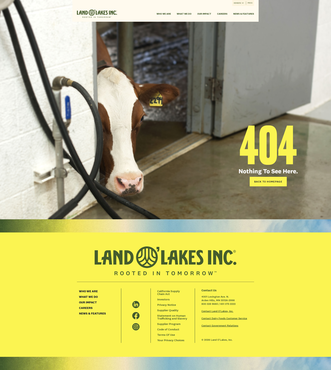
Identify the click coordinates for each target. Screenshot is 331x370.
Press (250, 3)
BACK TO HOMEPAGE (268, 181)
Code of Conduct (168, 329)
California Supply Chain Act (168, 292)
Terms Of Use (166, 335)
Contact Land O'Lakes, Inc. (217, 311)
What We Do (184, 13)
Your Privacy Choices (170, 340)
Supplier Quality (167, 310)
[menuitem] (99, 291)
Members (237, 3)
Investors (163, 299)
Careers (222, 13)
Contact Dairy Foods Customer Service (224, 318)
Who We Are (164, 13)
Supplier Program (168, 324)
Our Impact (204, 13)
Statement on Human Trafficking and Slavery (172, 317)
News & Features (243, 13)
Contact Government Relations (219, 325)
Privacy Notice (166, 305)
